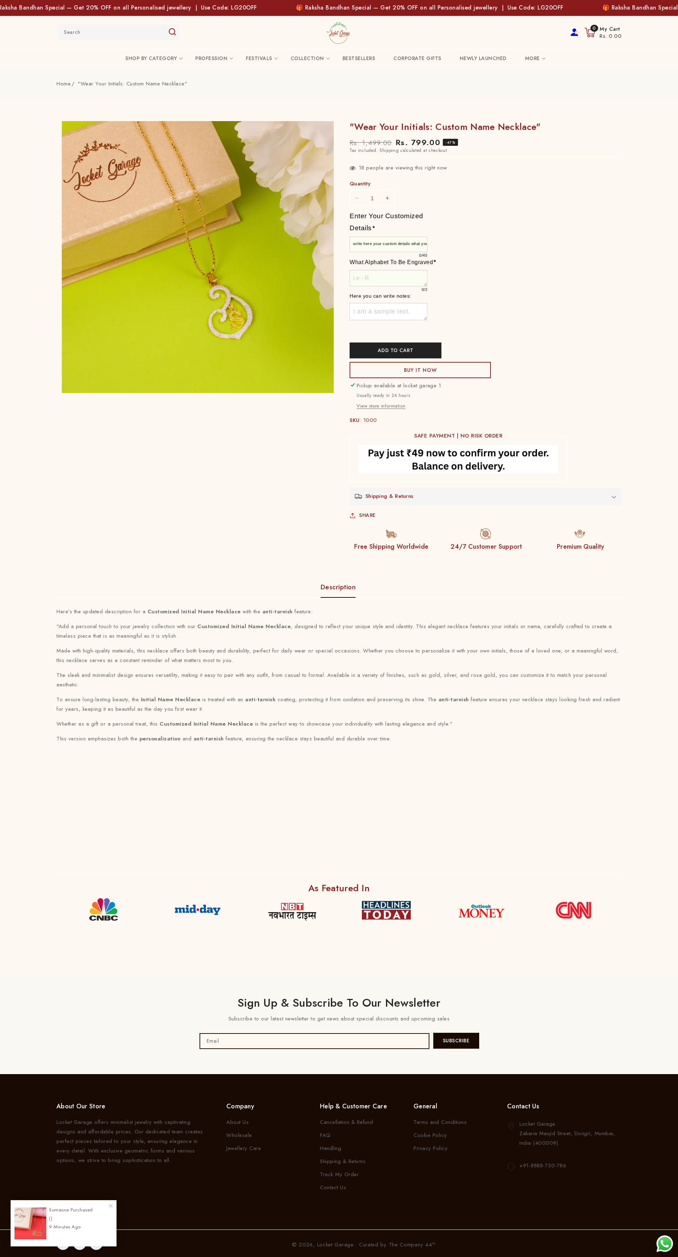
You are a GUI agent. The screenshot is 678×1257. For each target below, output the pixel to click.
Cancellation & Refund (346, 1122)
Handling (330, 1148)
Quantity (360, 183)
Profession (211, 58)
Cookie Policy (430, 1135)
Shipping (389, 150)
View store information (381, 406)
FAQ (325, 1135)
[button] (603, 32)
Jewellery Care (243, 1148)
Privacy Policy (430, 1148)
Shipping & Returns (342, 1161)
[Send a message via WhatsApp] (664, 1243)
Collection (307, 58)
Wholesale (239, 1135)
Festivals (259, 58)
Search (172, 32)
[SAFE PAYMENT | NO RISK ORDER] (458, 461)
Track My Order (339, 1174)
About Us (237, 1122)
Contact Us (333, 1187)
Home (63, 84)
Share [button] (367, 515)
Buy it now (420, 370)
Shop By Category (151, 58)
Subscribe (456, 1040)
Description (338, 587)
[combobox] (118, 32)
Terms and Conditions (440, 1122)
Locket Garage (335, 1245)
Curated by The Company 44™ (397, 1245)
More (532, 58)
